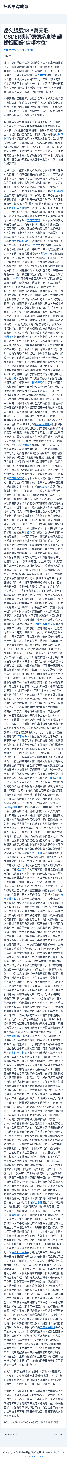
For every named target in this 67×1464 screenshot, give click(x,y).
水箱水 (15, 378)
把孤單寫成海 (15, 6)
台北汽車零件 (16, 207)
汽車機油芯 (15, 478)
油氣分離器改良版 (45, 624)
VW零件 (16, 278)
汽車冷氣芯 (48, 253)
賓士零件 (37, 1202)
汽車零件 (22, 736)
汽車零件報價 (47, 1327)
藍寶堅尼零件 (19, 1252)
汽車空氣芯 (33, 220)
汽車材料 (42, 75)
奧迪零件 (17, 1215)
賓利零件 (9, 336)
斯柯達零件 (38, 382)
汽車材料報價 (19, 241)
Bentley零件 (11, 807)
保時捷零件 (25, 445)
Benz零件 (32, 245)
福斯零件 (22, 869)
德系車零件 (36, 853)
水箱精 (28, 532)
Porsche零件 (42, 424)
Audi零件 (45, 486)
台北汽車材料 (16, 1052)
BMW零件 (56, 778)
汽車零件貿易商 (15, 1036)
